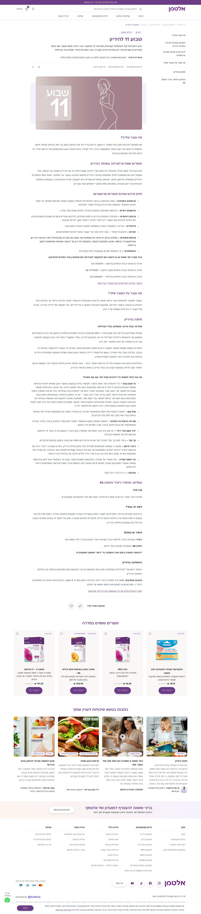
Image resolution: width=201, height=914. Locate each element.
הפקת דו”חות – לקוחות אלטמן (104, 865)
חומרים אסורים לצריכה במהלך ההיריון (175, 44)
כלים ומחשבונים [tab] (100, 16)
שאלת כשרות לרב (77, 844)
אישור (25, 908)
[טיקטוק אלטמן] (141, 883)
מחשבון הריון (146, 834)
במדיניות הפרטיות (63, 910)
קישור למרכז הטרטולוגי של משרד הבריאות (119, 283)
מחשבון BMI (146, 850)
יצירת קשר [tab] (63, 16)
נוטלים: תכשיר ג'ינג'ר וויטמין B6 (173, 81)
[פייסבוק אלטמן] (150, 883)
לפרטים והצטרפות (62, 810)
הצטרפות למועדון (177, 844)
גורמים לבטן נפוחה (90, 761)
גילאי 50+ (180, 753)
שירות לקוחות (79, 839)
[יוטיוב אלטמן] (132, 883)
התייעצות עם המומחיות (74, 834)
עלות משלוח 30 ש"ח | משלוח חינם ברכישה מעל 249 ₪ (100, 2)
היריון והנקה (126, 32)
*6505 (19, 9)
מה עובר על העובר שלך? (174, 63)
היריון (138, 32)
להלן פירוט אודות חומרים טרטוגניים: (174, 54)
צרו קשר (119, 883)
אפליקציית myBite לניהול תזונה (138, 870)
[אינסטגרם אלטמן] (159, 883)
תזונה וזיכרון (181, 761)
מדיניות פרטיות (111, 844)
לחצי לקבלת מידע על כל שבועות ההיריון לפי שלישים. (115, 591)
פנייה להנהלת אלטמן (76, 850)
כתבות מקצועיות (178, 839)
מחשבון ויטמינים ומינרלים (141, 865)
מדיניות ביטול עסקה (109, 850)
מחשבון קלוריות (145, 844)
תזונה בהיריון (179, 72)
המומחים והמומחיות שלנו (174, 850)
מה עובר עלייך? (178, 35)
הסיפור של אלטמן (43, 834)
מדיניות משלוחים (111, 860)
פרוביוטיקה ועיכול (88, 753)
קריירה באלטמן (44, 844)
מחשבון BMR (146, 855)
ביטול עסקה (112, 855)
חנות (183, 834)
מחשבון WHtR (145, 860)
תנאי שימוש (113, 839)
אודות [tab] (80, 16)
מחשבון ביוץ (146, 839)
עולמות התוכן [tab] (123, 16)
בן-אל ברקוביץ (172, 788)
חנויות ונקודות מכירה (42, 839)
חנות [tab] (141, 16)
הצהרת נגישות (112, 834)
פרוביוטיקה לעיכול (69, 753)
